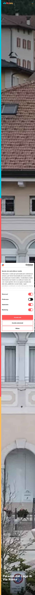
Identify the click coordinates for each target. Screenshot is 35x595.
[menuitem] (31, 3)
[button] (31, 3)
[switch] (30, 299)
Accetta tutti (17, 317)
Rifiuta (17, 328)
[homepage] (8, 3)
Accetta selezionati (17, 323)
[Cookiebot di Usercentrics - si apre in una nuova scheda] (25, 265)
